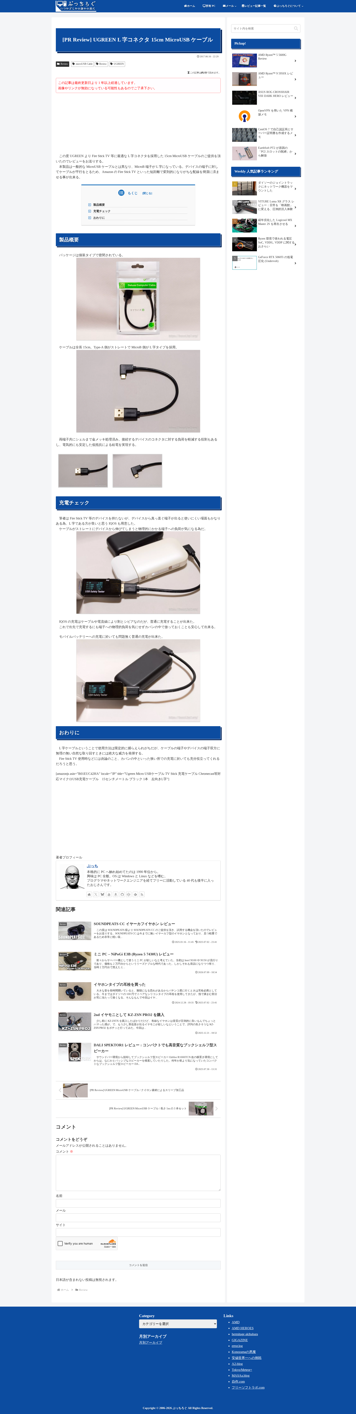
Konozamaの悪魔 (244, 1352)
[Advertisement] (138, 124)
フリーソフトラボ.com (248, 1387)
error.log (237, 1346)
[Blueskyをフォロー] (102, 894)
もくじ (132, 193)
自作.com (238, 1381)
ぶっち (92, 866)
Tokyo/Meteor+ (242, 1370)
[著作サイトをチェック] (89, 894)
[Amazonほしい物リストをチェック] (115, 894)
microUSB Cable (84, 63)
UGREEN (119, 63)
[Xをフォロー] (95, 894)
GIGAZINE (240, 1340)
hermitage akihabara (245, 1334)
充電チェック (102, 211)
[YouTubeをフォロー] (109, 894)
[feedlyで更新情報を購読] (135, 894)
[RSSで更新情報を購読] (142, 894)
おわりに (99, 217)
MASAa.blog (240, 1375)
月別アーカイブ (150, 1342)
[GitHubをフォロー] (122, 894)
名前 (59, 1196)
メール (61, 1210)
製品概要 (99, 204)
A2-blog (237, 1364)
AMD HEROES (243, 1328)
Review (64, 63)
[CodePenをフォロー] (128, 894)
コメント (64, 1151)
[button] (296, 28)
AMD (236, 1322)
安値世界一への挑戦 (246, 1358)
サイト (61, 1225)
